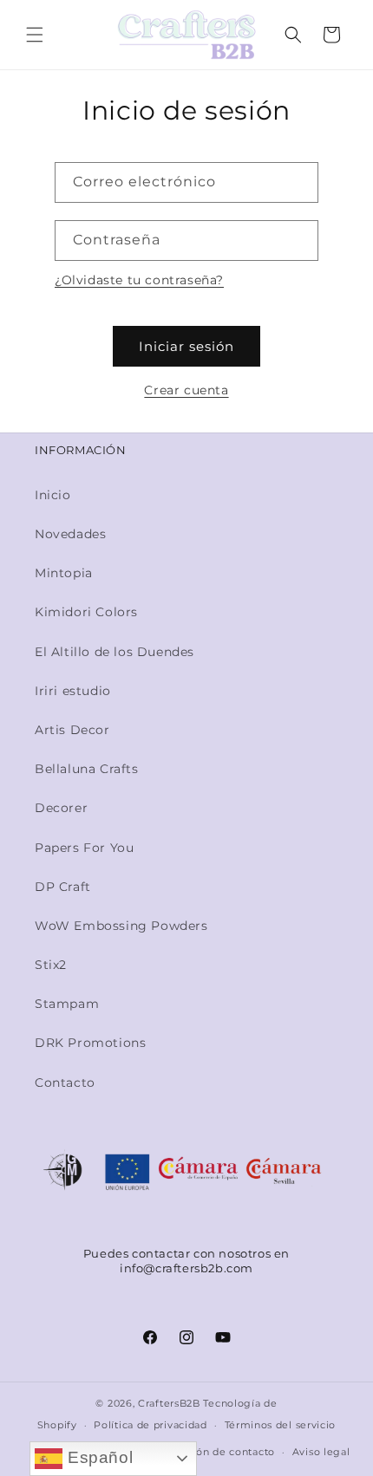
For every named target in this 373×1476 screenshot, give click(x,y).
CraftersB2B (169, 1403)
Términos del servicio (281, 1425)
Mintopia (64, 573)
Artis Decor (72, 730)
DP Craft (63, 886)
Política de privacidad (150, 1425)
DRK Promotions (90, 1042)
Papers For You (84, 847)
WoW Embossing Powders (121, 925)
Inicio (53, 495)
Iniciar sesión (186, 346)
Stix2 (51, 964)
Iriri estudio (73, 691)
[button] (35, 35)
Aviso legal (321, 1452)
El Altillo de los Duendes (114, 652)
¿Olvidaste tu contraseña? (139, 280)
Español (97, 1457)
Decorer (61, 808)
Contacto (65, 1082)
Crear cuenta (186, 390)
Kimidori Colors (86, 612)
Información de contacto (210, 1452)
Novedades (70, 534)
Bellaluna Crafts (87, 769)
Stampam (67, 1003)
